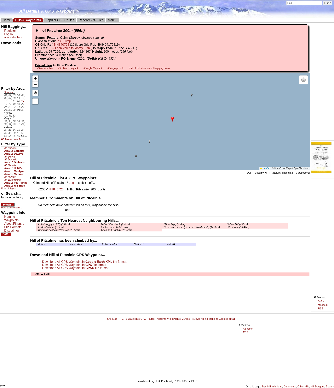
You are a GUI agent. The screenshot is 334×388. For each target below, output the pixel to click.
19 (18, 104)
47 (22, 130)
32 (14, 115)
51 (18, 133)
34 (10, 121)
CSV (4, 81)
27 (10, 109)
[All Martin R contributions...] (133, 244)
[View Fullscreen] (35, 101)
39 (10, 124)
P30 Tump (64, 41)
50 (14, 133)
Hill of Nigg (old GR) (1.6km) (54, 224)
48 (5, 133)
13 (14, 101)
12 (9, 101)
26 (5, 109)
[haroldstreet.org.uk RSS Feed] (119, 318)
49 (10, 133)
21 (5, 106)
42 (22, 124)
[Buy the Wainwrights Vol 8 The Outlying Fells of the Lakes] (321, 172)
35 (14, 121)
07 (10, 98)
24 (18, 106)
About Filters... (14, 223)
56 (18, 135)
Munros (185, 318)
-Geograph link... (116, 68)
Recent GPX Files (91, 20)
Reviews (195, 318)
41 (18, 124)
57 (26, 135)
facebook (323, 304)
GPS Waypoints (131, 318)
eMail (232, 318)
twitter (321, 301)
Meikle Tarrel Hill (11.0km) (115, 227)
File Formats (12, 227)
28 (14, 109)
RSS (320, 308)
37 (22, 121)
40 (14, 124)
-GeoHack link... (46, 68)
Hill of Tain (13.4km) (238, 227)
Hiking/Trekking (209, 318)
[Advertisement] (168, 351)
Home (7, 20)
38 (5, 124)
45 (14, 130)
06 (5, 98)
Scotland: (9, 92)
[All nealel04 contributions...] (165, 244)
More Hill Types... (9, 188)
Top (264, 386)
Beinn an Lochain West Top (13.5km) (59, 230)
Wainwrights (174, 318)
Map (279, 386)
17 (10, 104)
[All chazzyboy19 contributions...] (69, 244)
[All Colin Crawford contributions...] (101, 244)
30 (5, 115)
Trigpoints (160, 318)
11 (5, 101)
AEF (4, 74)
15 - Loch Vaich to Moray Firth (69, 48)
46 (18, 130)
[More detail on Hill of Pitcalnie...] (65, 189)
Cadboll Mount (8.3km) (51, 227)
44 (10, 130)
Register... (47, 210)
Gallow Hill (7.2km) (237, 224)
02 (10, 95)
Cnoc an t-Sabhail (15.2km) (116, 230)
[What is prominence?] (84, 55)
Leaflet (266, 168)
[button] (172, 119)
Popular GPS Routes (59, 20)
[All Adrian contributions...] (37, 244)
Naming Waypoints (11, 218)
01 (5, 95)
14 (18, 101)
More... (112, 20)
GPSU (5, 61)
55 (14, 135)
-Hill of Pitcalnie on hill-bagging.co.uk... (150, 68)
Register (10, 30)
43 (5, 130)
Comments (290, 386)
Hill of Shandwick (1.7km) (115, 224)
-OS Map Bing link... (69, 68)
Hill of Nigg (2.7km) (174, 224)
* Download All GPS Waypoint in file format (82, 261)
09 (18, 98)
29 (22, 109)
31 (10, 115)
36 (18, 121)
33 (5, 121)
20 (22, 104)
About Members (13, 37)
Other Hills (303, 386)
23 (14, 106)
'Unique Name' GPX (13, 55)
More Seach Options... (11, 207)
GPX (4, 48)
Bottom (330, 386)
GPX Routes (148, 318)
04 (18, 95)
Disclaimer (11, 230)
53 (5, 135)
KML (4, 68)
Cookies (223, 318)
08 (14, 98)
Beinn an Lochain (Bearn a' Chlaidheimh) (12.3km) (192, 227)
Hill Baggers (317, 386)
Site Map (112, 318)
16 (5, 104)
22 (10, 106)
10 (22, 98)
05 (22, 95)
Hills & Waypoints (28, 20)
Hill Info (271, 386)
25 (22, 106)
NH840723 (61, 44)
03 (14, 95)
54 (10, 135)
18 (14, 104)
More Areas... (20, 139)
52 (22, 133)
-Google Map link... (94, 68)
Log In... (79, 210)
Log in (73, 182)
